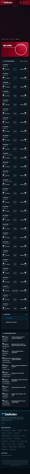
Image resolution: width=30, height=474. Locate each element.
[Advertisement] (15, 22)
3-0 (15, 308)
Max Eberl (23, 435)
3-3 (15, 122)
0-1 (15, 211)
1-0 (15, 264)
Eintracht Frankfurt (13, 446)
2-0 (15, 95)
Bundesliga (20, 430)
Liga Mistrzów (20, 443)
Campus (9, 443)
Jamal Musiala (9, 438)
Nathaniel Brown (17, 438)
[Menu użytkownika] (23, 2)
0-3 (15, 157)
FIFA (18, 441)
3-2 (15, 193)
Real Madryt (4, 446)
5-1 (15, 131)
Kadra (3, 438)
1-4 (15, 202)
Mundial (25, 430)
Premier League (24, 441)
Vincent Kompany (15, 435)
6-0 (15, 113)
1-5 (15, 104)
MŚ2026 (3, 443)
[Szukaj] (20, 2)
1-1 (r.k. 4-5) (15, 290)
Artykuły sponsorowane (6, 455)
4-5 (15, 299)
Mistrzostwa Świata (6, 435)
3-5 (15, 184)
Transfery (14, 430)
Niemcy (14, 443)
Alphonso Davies (22, 446)
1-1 (15, 175)
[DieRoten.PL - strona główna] (6, 2)
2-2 (15, 149)
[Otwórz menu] (27, 2)
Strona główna (4, 39)
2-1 (15, 140)
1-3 (15, 166)
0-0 (15, 228)
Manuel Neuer (13, 449)
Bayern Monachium (6, 430)
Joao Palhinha (12, 441)
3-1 (15, 87)
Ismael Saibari (5, 441)
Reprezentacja (5, 449)
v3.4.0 (2, 423)
